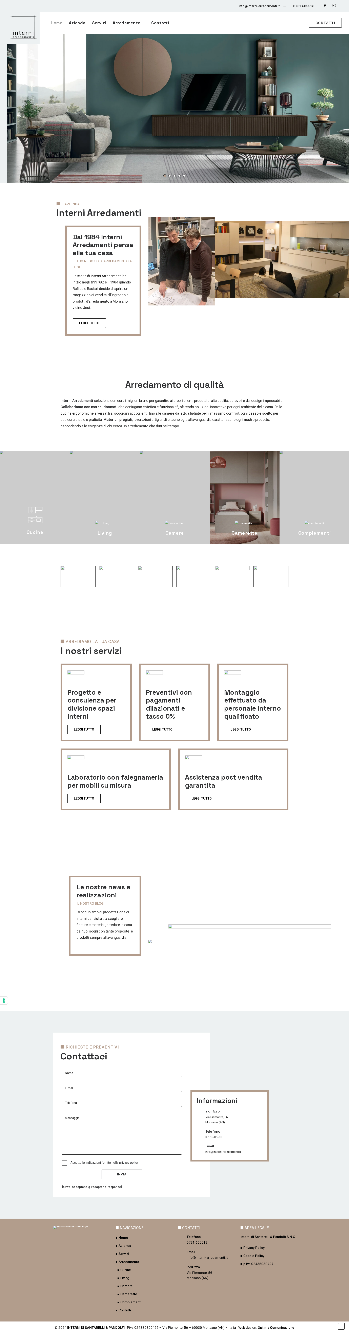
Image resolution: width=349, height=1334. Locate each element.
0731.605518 (303, 6)
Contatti (160, 22)
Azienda (77, 22)
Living (124, 1278)
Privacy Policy (254, 1248)
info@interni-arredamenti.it (259, 6)
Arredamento (127, 22)
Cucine (125, 1270)
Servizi (99, 22)
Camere (126, 1286)
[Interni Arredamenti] (23, 28)
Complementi (130, 1302)
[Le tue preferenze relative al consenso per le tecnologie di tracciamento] (4, 1000)
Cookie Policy (253, 1256)
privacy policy (129, 1163)
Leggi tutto (89, 323)
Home (56, 22)
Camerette (128, 1294)
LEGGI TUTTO (84, 729)
